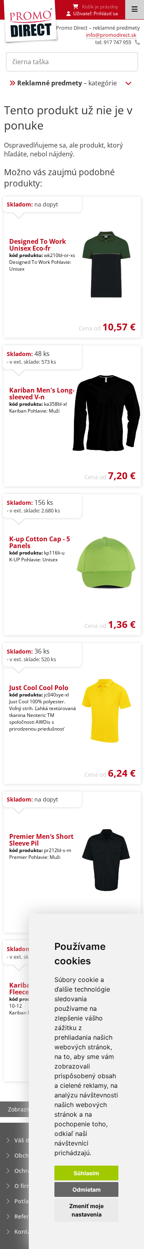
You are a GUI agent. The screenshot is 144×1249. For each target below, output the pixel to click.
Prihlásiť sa (106, 13)
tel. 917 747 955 (113, 42)
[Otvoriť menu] (134, 9)
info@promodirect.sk (111, 34)
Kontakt (25, 1231)
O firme (24, 1186)
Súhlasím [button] (86, 1173)
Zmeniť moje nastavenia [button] (86, 1210)
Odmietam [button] (86, 1189)
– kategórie (67, 83)
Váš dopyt (28, 1140)
